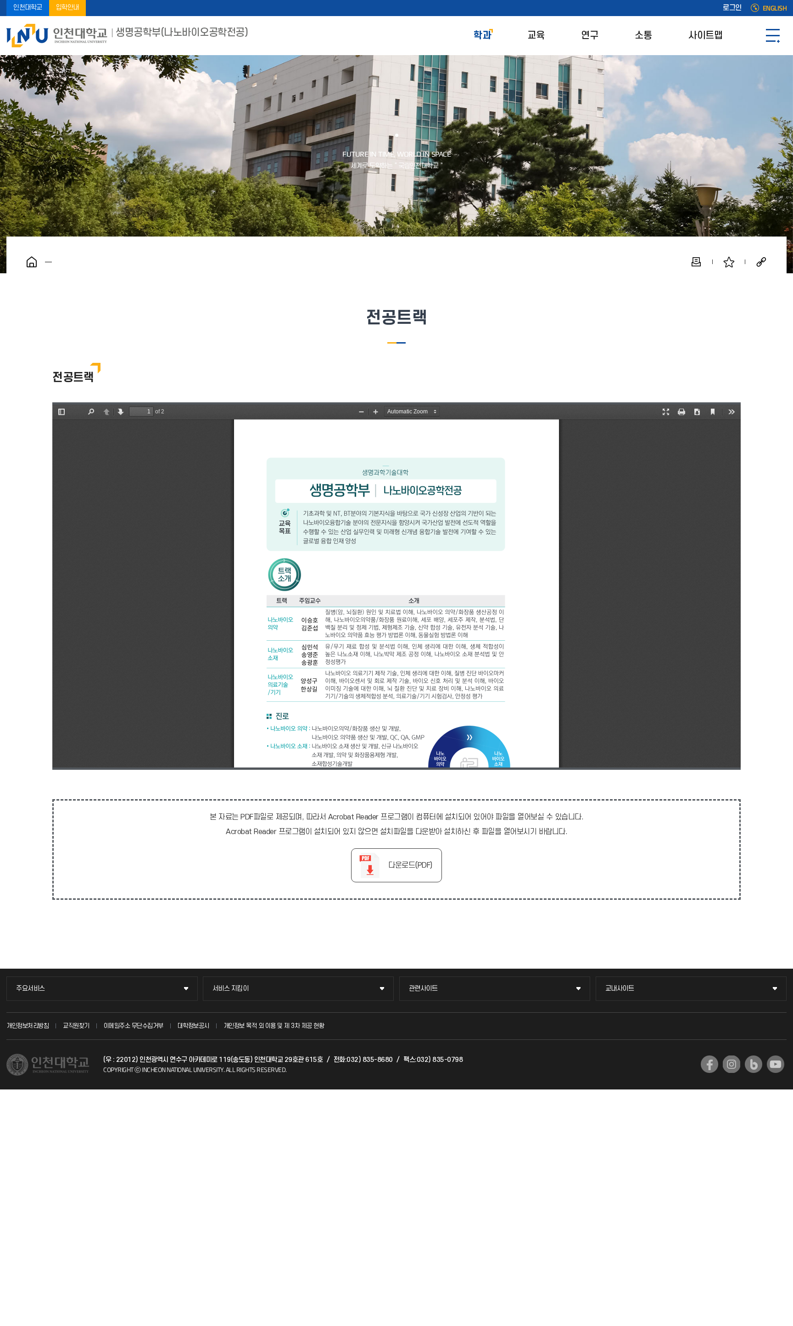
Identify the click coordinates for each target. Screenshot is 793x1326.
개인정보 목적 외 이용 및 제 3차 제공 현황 (273, 1025)
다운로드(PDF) (410, 865)
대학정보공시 (193, 1025)
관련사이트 (423, 989)
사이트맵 (705, 35)
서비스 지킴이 (230, 989)
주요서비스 (30, 989)
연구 (589, 35)
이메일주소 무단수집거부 (133, 1025)
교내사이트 (619, 989)
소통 (643, 35)
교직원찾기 (76, 1025)
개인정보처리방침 (27, 1025)
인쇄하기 (696, 261)
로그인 (732, 8)
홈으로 (31, 261)
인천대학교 (27, 8)
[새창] (709, 1064)
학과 (482, 35)
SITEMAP (773, 35)
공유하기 (761, 261)
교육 (535, 35)
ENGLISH (775, 8)
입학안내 (67, 8)
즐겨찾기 (728, 261)
